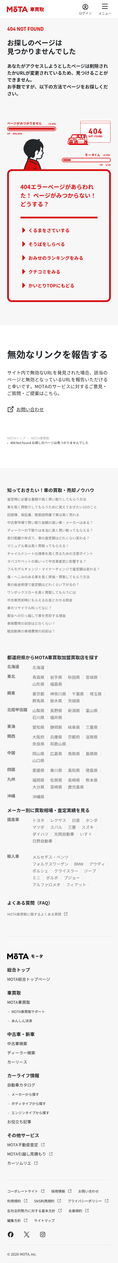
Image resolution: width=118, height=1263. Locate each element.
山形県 (38, 684)
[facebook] (10, 1234)
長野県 (56, 710)
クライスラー (66, 871)
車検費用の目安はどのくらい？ (31, 623)
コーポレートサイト (23, 1191)
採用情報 (58, 1191)
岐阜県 (74, 727)
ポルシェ (40, 871)
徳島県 (92, 770)
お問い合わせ (30, 409)
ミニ (36, 878)
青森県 (38, 677)
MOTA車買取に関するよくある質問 (34, 914)
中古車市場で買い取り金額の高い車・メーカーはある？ (50, 522)
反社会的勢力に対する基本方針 (31, 1210)
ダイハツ (40, 834)
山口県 (38, 760)
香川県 (56, 770)
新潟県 (74, 710)
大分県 (38, 787)
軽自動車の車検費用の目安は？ (31, 630)
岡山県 (38, 753)
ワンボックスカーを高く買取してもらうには (41, 592)
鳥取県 (74, 753)
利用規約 (14, 1200)
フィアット (76, 884)
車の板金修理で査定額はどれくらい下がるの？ (43, 584)
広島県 (56, 753)
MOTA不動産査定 (23, 1144)
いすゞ (86, 834)
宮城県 (92, 677)
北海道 (38, 667)
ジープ (90, 871)
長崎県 (74, 780)
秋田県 (74, 677)
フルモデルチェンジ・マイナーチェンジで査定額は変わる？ (53, 568)
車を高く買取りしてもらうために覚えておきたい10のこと (52, 506)
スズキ (88, 827)
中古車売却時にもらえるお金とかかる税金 (39, 599)
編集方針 (14, 1220)
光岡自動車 (64, 834)
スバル (56, 827)
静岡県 (56, 727)
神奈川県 (58, 694)
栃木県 (56, 700)
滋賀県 (92, 737)
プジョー (72, 878)
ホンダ (92, 820)
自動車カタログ (21, 1085)
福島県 (56, 684)
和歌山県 (58, 744)
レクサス (58, 820)
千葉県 (78, 694)
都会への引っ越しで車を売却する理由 (36, 615)
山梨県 (38, 710)
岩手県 (56, 677)
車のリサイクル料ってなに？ (29, 607)
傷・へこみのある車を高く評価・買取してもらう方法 (48, 576)
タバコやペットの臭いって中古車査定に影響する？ (46, 561)
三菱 (72, 827)
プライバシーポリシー (85, 1200)
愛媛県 (38, 770)
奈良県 (38, 744)
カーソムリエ (19, 1163)
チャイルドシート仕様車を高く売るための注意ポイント (50, 553)
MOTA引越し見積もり (27, 1154)
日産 (76, 820)
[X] (26, 1234)
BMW (78, 864)
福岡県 (38, 780)
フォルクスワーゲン (50, 864)
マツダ (38, 827)
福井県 (56, 717)
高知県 (74, 770)
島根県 (92, 753)
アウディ (97, 864)
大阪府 (38, 737)
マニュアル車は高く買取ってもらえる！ (38, 545)
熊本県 (92, 780)
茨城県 (74, 700)
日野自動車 (42, 841)
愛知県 (38, 727)
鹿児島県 (76, 787)
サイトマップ (44, 1220)
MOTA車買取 (40, 438)
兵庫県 (56, 737)
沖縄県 (38, 796)
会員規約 (75, 1210)
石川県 (38, 717)
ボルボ (52, 878)
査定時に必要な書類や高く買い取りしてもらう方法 (46, 499)
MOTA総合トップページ (28, 979)
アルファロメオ (46, 884)
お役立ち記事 (19, 1121)
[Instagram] (42, 1234)
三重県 (92, 727)
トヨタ (38, 820)
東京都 (38, 694)
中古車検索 (17, 1043)
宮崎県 (56, 787)
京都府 (74, 737)
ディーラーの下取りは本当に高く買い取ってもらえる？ (50, 530)
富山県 (92, 710)
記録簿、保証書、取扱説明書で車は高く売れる (43, 514)
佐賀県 (56, 780)
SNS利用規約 (44, 1200)
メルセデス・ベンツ (50, 857)
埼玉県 (96, 694)
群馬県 (38, 700)
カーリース (17, 1062)
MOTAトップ (16, 438)
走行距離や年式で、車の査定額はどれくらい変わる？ (48, 537)
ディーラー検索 (21, 1053)
